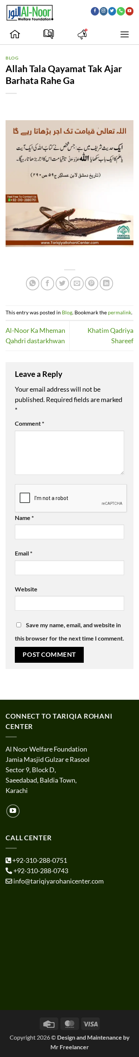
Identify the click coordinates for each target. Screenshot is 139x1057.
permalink (119, 312)
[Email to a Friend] (76, 283)
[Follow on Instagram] (103, 11)
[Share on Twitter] (62, 283)
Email (23, 553)
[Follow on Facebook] (95, 11)
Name (24, 517)
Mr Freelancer (69, 1046)
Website (26, 588)
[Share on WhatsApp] (32, 283)
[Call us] (121, 11)
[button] (125, 34)
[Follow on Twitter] (112, 11)
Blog (12, 58)
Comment (29, 423)
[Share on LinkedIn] (106, 283)
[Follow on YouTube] (129, 11)
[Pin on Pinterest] (91, 283)
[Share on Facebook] (47, 283)
